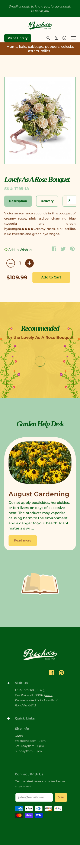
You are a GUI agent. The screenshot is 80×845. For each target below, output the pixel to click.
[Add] (29, 263)
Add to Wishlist (19, 250)
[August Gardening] (40, 463)
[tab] (18, 201)
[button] (48, 38)
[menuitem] (48, 38)
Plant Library (18, 38)
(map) (48, 695)
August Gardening (39, 494)
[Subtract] (10, 263)
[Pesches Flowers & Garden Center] (40, 25)
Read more (22, 540)
